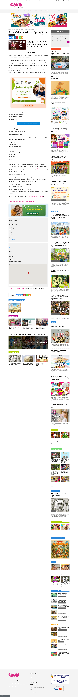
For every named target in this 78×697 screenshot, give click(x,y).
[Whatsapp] (20, 37)
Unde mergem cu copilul (55, 287)
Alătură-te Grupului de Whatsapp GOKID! (37, 687)
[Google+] (57, 0)
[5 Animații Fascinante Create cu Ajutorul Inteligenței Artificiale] (54, 595)
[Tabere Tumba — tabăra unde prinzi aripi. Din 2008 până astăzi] (60, 167)
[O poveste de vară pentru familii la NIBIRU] (15, 323)
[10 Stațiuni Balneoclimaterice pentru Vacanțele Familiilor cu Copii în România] (55, 455)
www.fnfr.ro (11, 198)
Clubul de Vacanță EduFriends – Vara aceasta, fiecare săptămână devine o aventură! (59, 130)
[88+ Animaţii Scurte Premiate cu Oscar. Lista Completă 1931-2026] (54, 607)
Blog (59, 654)
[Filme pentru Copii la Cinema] (15, 307)
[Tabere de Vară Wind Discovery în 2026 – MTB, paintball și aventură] (60, 63)
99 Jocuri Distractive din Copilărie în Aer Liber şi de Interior (41, 364)
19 (57, 42)
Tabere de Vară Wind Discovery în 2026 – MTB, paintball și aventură (60, 52)
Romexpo (11, 247)
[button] (68, 10)
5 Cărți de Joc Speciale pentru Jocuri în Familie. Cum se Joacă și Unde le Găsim (60, 378)
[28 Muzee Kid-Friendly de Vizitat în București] (65, 467)
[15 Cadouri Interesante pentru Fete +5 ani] (60, 415)
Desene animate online (62, 596)
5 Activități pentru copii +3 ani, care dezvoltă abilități (55, 531)
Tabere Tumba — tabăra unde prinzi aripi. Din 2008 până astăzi (60, 157)
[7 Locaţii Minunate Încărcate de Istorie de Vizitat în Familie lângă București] (55, 467)
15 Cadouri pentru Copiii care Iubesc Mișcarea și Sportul (58, 325)
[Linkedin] (60, 0)
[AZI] (15, 342)
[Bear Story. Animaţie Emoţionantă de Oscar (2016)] (54, 612)
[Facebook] (55, 0)
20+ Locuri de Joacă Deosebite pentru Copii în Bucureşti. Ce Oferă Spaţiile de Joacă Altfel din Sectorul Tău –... (55, 485)
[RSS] (65, 0)
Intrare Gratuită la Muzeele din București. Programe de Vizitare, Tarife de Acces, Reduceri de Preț (65, 460)
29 (57, 36)
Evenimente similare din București (17, 300)
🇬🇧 (64, 10)
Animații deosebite (56, 590)
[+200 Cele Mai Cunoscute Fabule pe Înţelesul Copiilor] (28, 359)
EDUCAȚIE (52, 10)
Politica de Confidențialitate (35, 691)
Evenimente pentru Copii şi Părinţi (17, 29)
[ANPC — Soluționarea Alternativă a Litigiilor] (60, 676)
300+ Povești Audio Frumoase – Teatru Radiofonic (59, 494)
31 (62, 36)
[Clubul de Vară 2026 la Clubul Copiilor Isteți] (60, 113)
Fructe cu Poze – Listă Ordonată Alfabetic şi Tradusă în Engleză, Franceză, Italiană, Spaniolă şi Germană (55, 441)
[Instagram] (58, 0)
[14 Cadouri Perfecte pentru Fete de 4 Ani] (55, 567)
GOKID (52, 54)
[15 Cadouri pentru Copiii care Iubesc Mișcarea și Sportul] (60, 336)
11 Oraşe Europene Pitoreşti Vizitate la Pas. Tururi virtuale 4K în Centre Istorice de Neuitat (59, 297)
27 (52, 36)
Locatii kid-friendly (13, 316)
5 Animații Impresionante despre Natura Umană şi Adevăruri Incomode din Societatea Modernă (63, 617)
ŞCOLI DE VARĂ (18, 10)
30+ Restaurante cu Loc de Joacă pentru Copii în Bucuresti (65, 484)
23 (68, 42)
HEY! (10, 10)
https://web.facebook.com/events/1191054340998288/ (21, 201)
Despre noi (32, 679)
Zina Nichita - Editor (54, 220)
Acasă (10, 29)
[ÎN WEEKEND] (28, 342)
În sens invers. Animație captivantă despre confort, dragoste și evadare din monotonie (63, 600)
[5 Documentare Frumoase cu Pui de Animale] (54, 629)
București (28, 35)
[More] (22, 37)
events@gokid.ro (18, 680)
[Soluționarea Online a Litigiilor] (60, 681)
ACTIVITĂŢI (47, 10)
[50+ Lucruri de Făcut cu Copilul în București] (60, 281)
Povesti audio (54, 510)
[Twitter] (67, 0)
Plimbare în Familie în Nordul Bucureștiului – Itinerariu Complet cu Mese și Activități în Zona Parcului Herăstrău (60, 216)
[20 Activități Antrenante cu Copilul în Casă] (54, 641)
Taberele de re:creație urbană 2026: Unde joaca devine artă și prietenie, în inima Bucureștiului (60, 183)
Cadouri (53, 342)
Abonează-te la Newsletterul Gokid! (16, 288)
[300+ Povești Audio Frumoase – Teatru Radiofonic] (15, 359)
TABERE (24, 10)
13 (60, 40)
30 (60, 36)
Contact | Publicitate (33, 680)
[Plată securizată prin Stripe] (58, 688)
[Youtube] (68, 0)
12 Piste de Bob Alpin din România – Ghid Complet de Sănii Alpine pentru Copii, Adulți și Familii (60, 244)
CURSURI (35, 10)
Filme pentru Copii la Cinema (13, 312)
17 (52, 42)
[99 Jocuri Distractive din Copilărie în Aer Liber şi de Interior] (42, 359)
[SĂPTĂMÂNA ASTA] (41, 342)
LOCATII (40, 10)
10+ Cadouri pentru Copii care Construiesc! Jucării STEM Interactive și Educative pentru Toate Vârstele (65, 584)
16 (68, 40)
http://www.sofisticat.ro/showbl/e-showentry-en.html (35, 168)
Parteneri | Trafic (33, 684)
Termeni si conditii (33, 692)
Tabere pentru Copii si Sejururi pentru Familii (59, 173)
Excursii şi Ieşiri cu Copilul (56, 234)
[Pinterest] (63, 0)
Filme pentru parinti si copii (62, 629)
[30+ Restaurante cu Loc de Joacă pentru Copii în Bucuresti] (65, 479)
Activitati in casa (60, 641)
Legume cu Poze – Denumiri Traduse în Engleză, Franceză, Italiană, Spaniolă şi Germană (64, 441)
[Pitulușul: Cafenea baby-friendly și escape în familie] (28, 323)
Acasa (31, 677)
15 (65, 40)
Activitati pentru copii (14, 352)
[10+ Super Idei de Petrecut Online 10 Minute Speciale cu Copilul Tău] (54, 654)
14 (62, 40)
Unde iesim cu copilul (56, 449)
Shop (31, 689)
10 (52, 40)
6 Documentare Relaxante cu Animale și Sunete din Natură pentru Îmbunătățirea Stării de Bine (63, 634)
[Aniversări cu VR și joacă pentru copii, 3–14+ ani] (42, 323)
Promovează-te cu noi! (34, 682)
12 (57, 40)
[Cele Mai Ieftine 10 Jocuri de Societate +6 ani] (60, 361)
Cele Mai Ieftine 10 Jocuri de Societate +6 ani (58, 351)
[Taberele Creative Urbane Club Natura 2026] (60, 88)
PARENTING (59, 10)
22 (65, 42)
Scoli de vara (54, 94)
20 (60, 42)
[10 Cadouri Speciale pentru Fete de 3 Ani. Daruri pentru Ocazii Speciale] (65, 567)
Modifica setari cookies (5, 695)
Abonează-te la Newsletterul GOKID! (36, 685)
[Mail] (62, 0)
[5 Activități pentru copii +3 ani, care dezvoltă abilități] (55, 527)
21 (62, 42)
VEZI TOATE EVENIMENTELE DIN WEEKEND (28, 123)
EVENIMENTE (29, 10)
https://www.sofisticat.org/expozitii (35, 196)
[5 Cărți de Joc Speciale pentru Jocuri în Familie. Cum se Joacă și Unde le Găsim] (60, 389)
